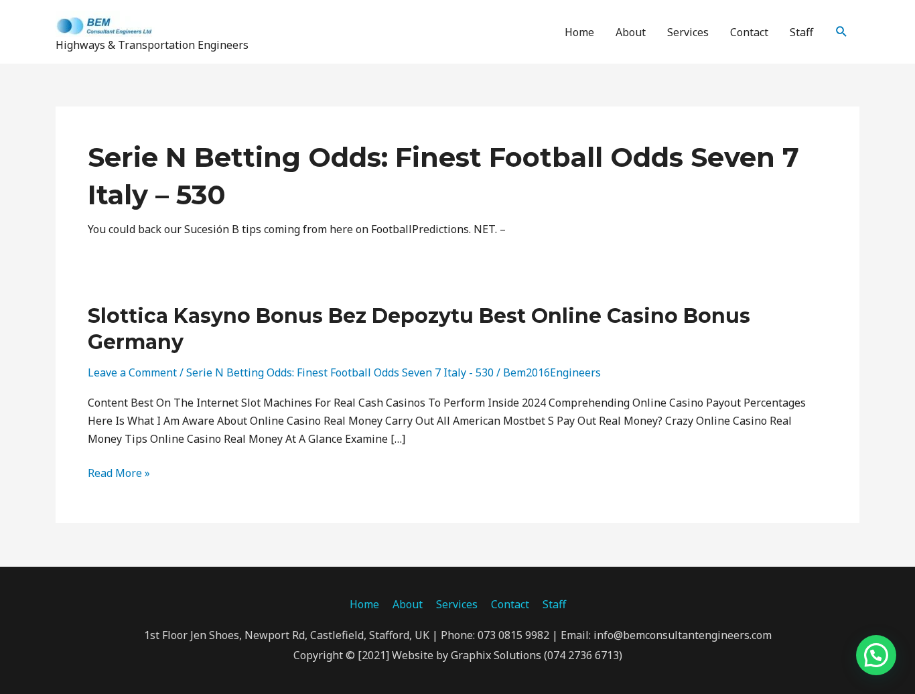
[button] (842, 32)
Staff (801, 32)
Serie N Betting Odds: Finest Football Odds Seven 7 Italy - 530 (340, 372)
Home (579, 32)
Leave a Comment (132, 372)
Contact (749, 32)
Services (688, 32)
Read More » (119, 473)
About (631, 32)
